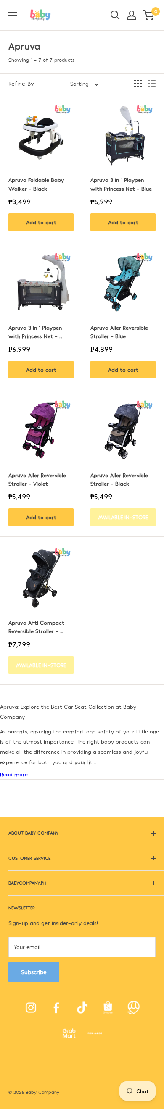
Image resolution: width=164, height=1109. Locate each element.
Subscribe (34, 971)
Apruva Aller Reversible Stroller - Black (120, 479)
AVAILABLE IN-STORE (123, 517)
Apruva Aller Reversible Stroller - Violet (38, 479)
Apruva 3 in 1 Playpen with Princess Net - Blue (121, 184)
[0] (148, 15)
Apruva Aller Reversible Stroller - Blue (120, 331)
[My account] (131, 15)
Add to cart (41, 222)
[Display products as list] (152, 83)
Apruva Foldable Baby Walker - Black (37, 184)
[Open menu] (12, 15)
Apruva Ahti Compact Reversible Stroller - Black (37, 627)
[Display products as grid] (138, 83)
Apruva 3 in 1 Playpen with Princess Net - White (35, 332)
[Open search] (115, 15)
